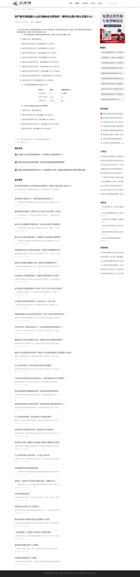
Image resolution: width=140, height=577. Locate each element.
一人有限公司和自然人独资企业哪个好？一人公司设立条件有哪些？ (112, 177)
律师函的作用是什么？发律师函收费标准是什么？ (36, 139)
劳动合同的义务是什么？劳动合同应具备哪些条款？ (112, 269)
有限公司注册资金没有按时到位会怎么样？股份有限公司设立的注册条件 (112, 161)
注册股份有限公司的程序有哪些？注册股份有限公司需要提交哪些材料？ (112, 169)
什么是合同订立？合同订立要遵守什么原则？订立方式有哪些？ (113, 207)
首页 (71, 3)
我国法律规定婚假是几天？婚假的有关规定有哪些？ (112, 94)
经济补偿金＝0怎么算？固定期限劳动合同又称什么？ (112, 257)
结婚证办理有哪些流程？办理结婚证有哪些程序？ (112, 84)
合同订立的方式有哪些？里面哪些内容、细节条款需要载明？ (113, 219)
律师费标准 (25, 133)
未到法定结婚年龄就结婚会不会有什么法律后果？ (112, 68)
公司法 (93, 3)
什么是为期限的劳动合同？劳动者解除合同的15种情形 (112, 253)
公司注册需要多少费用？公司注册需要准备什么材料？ (112, 182)
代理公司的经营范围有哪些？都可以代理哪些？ (112, 194)
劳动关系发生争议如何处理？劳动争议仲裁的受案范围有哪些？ (42, 162)
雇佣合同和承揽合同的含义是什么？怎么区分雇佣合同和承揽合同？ (112, 232)
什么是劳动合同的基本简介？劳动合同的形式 (112, 265)
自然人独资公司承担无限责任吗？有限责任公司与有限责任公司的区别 (112, 186)
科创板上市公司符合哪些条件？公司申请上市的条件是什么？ (41, 155)
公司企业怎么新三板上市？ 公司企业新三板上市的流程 (112, 165)
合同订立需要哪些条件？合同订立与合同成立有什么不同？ (113, 213)
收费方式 (33, 133)
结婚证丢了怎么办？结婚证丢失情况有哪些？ (112, 89)
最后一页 (24, 142)
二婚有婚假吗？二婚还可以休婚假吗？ (112, 57)
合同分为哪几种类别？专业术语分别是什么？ (113, 226)
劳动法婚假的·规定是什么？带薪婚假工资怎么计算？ (112, 63)
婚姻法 (77, 3)
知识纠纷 (85, 3)
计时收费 (39, 133)
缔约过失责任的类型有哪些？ (112, 238)
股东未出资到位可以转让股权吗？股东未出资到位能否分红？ (112, 173)
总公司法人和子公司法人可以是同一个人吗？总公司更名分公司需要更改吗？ (112, 190)
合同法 (100, 3)
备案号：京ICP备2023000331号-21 (69, 573)
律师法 (24, 9)
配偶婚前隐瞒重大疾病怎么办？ (110, 99)
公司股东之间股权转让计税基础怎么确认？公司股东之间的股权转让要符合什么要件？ (112, 157)
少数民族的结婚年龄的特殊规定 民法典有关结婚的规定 (112, 79)
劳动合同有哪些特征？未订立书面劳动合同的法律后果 (112, 274)
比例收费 (46, 133)
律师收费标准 (30, 9)
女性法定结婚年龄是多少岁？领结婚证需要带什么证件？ (112, 53)
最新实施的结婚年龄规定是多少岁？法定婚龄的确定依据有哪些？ (112, 73)
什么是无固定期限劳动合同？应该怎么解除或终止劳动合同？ (112, 261)
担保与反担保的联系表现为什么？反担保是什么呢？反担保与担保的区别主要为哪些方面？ (52, 170)
